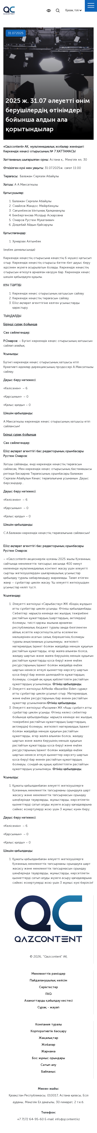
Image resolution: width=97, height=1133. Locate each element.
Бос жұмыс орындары (48, 1058)
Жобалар (48, 1045)
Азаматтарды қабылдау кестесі (48, 1000)
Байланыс (48, 1071)
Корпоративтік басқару (48, 1031)
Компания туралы (48, 1024)
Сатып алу (48, 1065)
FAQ (48, 994)
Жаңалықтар (48, 1038)
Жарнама (48, 1051)
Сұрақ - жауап (48, 1007)
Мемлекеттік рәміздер (48, 974)
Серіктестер (48, 987)
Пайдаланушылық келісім (48, 980)
